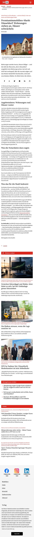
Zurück (5, 246)
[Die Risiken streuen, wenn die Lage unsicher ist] (17, 311)
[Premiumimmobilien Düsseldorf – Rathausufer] (17, 44)
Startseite (3, 6)
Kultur (3, 488)
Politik (4, 406)
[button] (4, 81)
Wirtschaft (9, 6)
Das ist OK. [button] (17, 534)
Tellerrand (4, 498)
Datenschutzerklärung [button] (8, 529)
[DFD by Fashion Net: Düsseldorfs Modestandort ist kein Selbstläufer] (17, 349)
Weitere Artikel (10, 253)
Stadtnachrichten (6, 494)
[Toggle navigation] (30, 2)
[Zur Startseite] (5, 2)
